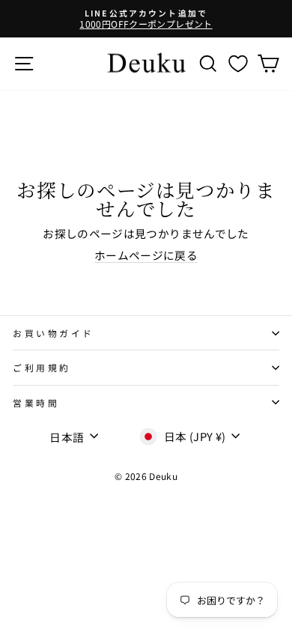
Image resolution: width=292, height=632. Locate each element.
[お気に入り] (238, 63)
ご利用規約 (42, 367)
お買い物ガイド (53, 332)
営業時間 (36, 402)
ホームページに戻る (146, 255)
